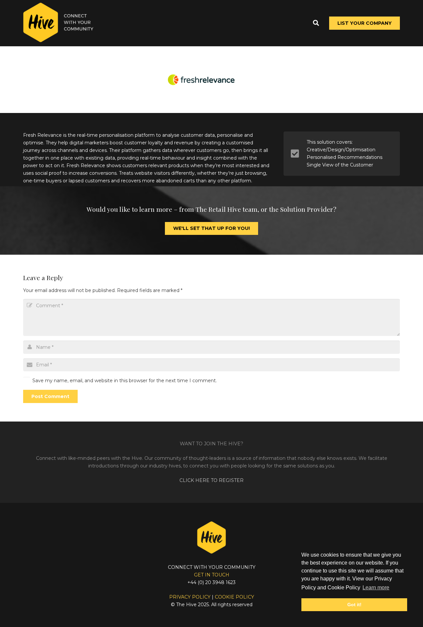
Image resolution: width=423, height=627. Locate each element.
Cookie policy (234, 597)
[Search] (316, 23)
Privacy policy (190, 597)
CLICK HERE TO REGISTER (211, 480)
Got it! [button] (354, 604)
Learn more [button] (376, 587)
